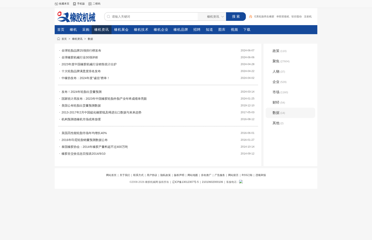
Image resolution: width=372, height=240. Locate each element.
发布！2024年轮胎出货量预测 (82, 91)
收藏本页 (64, 3)
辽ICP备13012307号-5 (185, 181)
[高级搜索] (249, 16)
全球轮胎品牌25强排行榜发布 (81, 50)
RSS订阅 (247, 175)
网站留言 (233, 175)
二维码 (96, 3)
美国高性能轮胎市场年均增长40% (84, 133)
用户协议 (152, 175)
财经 (279, 102)
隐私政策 (165, 175)
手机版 (81, 3)
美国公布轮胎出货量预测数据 (81, 105)
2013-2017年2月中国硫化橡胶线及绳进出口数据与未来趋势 (101, 112)
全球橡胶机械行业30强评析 (80, 57)
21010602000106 (212, 181)
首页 (64, 38)
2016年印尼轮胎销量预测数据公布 (85, 140)
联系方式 (138, 175)
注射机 (308, 16)
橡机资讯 (77, 38)
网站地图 (193, 175)
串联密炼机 (282, 16)
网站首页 (111, 175)
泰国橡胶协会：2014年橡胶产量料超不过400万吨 (95, 146)
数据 (90, 38)
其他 (278, 123)
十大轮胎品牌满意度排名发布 (81, 71)
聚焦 (281, 61)
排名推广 (206, 175)
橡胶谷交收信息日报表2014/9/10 (83, 153)
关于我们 (125, 175)
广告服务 (220, 175)
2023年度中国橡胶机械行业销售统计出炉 (89, 64)
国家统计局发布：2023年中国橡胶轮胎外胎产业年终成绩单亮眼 (104, 98)
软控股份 (296, 16)
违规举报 (261, 175)
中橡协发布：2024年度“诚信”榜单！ (86, 78)
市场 (280, 92)
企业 (280, 82)
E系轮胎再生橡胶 (264, 16)
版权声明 (179, 175)
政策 (280, 51)
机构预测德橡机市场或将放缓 (81, 119)
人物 (279, 71)
